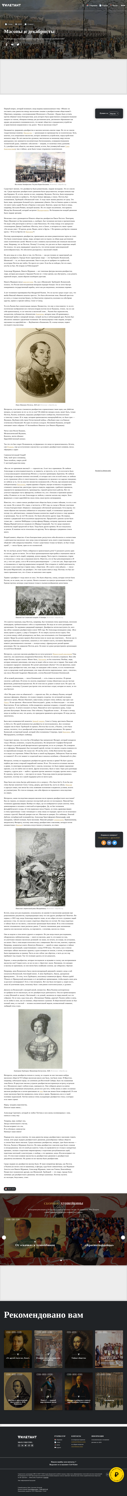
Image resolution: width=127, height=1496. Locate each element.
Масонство (28, 133)
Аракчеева (40, 314)
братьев (19, 825)
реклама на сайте (96, 1442)
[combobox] (114, 113)
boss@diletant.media (33, 1489)
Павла (6, 702)
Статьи (8, 1219)
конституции (28, 282)
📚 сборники (58, 1439)
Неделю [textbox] (113, 113)
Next (123, 1237)
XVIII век (19, 1374)
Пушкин (10, 447)
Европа (14, 1332)
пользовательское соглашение (100, 1439)
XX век (18, 1219)
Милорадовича (43, 210)
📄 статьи (57, 1442)
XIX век (19, 1332)
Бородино (66, 732)
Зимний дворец (38, 721)
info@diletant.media (77, 1446)
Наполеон (29, 232)
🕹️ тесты (57, 1445)
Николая (68, 785)
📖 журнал (57, 1447)
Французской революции (62, 654)
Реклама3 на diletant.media (103, 470)
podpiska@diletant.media (78, 1442)
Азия (13, 1219)
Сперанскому (59, 820)
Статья (8, 24)
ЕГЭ (98, 1374)
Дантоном (42, 659)
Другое (74, 1332)
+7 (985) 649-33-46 (43, 1489)
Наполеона (21, 484)
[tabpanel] (35, 1237)
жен (41, 1091)
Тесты (69, 1332)
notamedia (46, 1477)
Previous (4, 1237)
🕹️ (113, 5)
